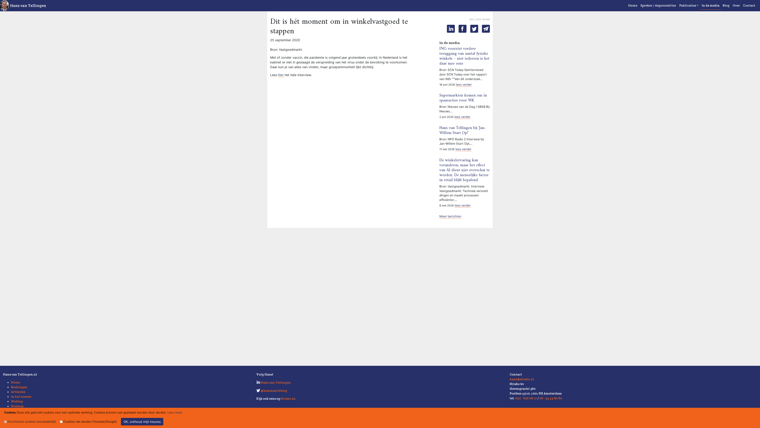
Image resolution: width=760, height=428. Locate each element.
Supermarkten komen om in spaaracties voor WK (463, 98)
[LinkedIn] (451, 29)
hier (281, 75)
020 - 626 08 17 (526, 398)
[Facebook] (462, 29)
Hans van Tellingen (28, 5)
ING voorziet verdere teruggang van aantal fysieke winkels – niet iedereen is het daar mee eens (464, 56)
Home (632, 5)
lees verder (464, 84)
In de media (710, 5)
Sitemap (17, 406)
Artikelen (18, 392)
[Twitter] (474, 29)
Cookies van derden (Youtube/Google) (90, 421)
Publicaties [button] (687, 5)
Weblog (17, 401)
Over (736, 5)
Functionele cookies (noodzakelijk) (32, 421)
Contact (749, 5)
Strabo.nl (288, 398)
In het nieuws (21, 397)
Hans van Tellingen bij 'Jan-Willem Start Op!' (462, 130)
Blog (726, 5)
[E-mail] (486, 29)
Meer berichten (450, 216)
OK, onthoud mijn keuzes (142, 422)
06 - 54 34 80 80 (550, 398)
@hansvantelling (274, 391)
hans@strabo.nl (522, 379)
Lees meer (174, 412)
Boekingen (19, 387)
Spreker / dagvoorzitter (658, 5)
